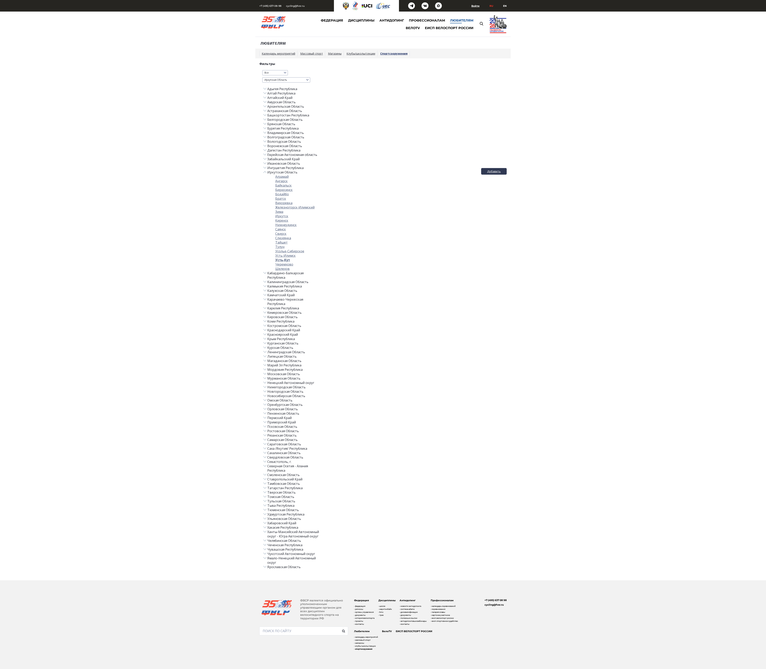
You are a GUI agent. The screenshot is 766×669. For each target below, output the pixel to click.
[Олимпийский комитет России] (355, 5)
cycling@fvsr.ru (295, 5)
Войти (475, 5)
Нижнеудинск (286, 225)
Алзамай (282, 176)
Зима (279, 212)
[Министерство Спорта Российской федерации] (346, 5)
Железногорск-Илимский (295, 207)
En (505, 5)
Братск (280, 198)
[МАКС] (438, 5)
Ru (491, 5)
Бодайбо (282, 194)
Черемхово (284, 264)
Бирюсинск (284, 190)
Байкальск (283, 185)
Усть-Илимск (285, 255)
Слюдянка (283, 238)
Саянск (280, 229)
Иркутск (281, 216)
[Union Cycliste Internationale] (367, 5)
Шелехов (282, 269)
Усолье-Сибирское (289, 251)
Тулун (279, 247)
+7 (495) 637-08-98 (270, 5)
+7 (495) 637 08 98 (496, 600)
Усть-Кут (282, 260)
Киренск (281, 220)
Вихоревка (283, 203)
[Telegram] (411, 5)
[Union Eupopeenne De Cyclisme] (383, 6)
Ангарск (281, 181)
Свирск (280, 233)
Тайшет (281, 242)
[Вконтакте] (424, 5)
